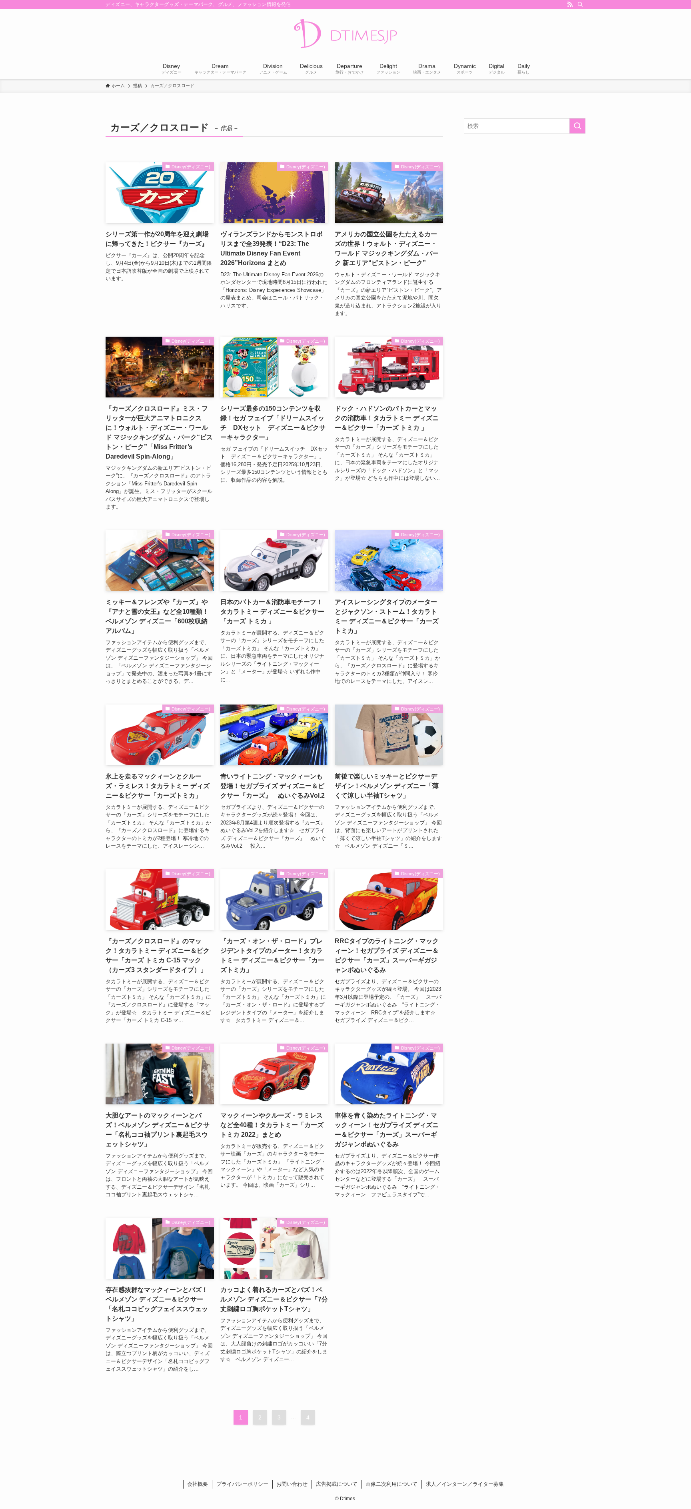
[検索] (580, 4)
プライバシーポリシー (242, 1484)
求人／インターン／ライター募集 (465, 1484)
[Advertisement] (524, 198)
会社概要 (197, 1484)
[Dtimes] (345, 34)
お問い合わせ (292, 1484)
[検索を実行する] (577, 126)
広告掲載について (336, 1484)
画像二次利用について (391, 1484)
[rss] (570, 4)
